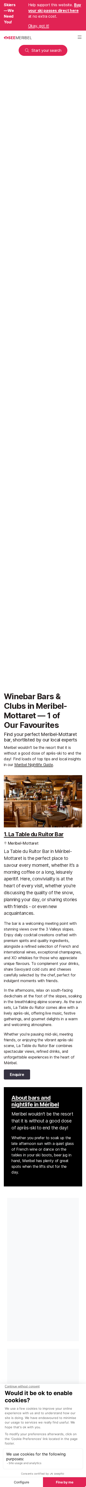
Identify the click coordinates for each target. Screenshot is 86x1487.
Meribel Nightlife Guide (33, 764)
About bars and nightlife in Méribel (35, 1101)
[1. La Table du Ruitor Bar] (43, 801)
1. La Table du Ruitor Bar (34, 834)
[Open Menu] (79, 38)
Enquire (17, 1074)
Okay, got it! (38, 25)
